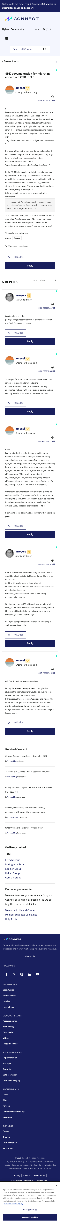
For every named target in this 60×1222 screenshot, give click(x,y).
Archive (17, 238)
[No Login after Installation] (50, 280)
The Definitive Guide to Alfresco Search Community (27, 771)
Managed (7, 1063)
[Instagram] (21, 974)
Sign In (47, 29)
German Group (13, 877)
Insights (6, 1001)
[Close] (56, 1185)
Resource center (10, 1021)
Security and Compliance (22, 1180)
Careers (6, 1094)
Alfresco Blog (12, 761)
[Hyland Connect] (21, 19)
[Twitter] (14, 974)
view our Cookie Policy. (13, 1204)
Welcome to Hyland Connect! (21, 910)
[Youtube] (37, 974)
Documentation (10, 1142)
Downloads (8, 1032)
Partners (6, 1106)
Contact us (30, 956)
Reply (30, 266)
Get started (47, 4)
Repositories (23, 246)
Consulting (8, 1069)
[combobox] (30, 49)
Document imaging (11, 1080)
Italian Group (12, 873)
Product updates (10, 1043)
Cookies (26, 1175)
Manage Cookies (30, 1210)
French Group (12, 860)
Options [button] (56, 61)
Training (6, 1137)
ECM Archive (12, 246)
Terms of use (39, 1175)
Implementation (10, 1057)
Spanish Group (13, 869)
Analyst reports (9, 995)
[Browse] (6, 38)
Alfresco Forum (12, 817)
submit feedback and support (17, 7)
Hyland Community (13, 29)
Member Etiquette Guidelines (21, 915)
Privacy (17, 1175)
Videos (6, 1038)
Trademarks (42, 1180)
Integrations (8, 1007)
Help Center (11, 919)
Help (36, 29)
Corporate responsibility (13, 1111)
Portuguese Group (15, 864)
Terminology (8, 1026)
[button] (8, 257)
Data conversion (10, 1074)
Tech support (8, 1148)
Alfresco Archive (11, 61)
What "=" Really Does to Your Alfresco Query (24, 827)
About (5, 1100)
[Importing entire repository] (55, 280)
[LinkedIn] (29, 974)
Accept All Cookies (30, 1217)
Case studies (8, 989)
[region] (30, 1201)
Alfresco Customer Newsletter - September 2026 (26, 756)
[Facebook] (6, 974)
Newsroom (7, 1117)
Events (6, 1131)
